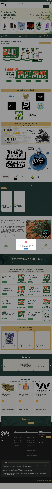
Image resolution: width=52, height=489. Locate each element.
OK (26, 248)
